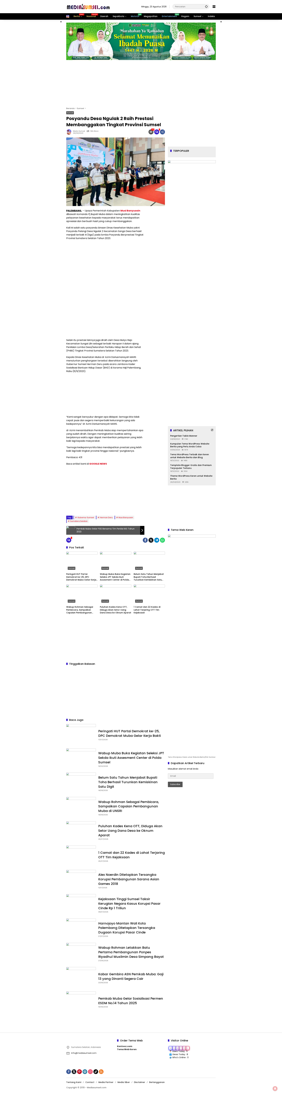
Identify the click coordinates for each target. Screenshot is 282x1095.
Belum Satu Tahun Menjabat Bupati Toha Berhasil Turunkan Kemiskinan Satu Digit (149, 577)
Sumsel (70, 113)
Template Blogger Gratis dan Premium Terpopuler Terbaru (191, 467)
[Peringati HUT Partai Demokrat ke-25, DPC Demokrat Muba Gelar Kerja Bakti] (82, 561)
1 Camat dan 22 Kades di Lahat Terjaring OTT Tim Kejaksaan (147, 610)
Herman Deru (106, 517)
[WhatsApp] (162, 540)
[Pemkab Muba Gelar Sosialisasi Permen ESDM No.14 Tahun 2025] (81, 1002)
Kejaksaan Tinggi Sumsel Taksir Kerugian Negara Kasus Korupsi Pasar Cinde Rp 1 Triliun (129, 903)
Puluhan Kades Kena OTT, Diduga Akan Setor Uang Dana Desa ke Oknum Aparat (115, 610)
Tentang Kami (73, 1082)
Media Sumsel (79, 131)
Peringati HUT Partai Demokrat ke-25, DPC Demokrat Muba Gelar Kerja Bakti (81, 577)
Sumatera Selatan (79, 521)
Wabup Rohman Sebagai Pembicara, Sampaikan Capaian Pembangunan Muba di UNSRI (79, 610)
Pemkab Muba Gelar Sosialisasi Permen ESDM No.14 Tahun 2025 (130, 1000)
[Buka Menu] (214, 6)
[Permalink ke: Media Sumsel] (69, 132)
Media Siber (124, 1082)
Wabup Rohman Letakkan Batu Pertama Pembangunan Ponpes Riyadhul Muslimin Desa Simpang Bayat (131, 952)
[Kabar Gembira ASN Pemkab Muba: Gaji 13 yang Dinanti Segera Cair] (81, 977)
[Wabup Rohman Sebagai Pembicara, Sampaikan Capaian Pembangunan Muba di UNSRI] (82, 594)
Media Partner (105, 1082)
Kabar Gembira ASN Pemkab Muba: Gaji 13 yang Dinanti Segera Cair (130, 976)
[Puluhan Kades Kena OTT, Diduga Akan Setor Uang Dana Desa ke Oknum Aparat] (115, 594)
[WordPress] (85, 1071)
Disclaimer (139, 1082)
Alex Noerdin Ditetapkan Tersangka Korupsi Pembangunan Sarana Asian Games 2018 (128, 879)
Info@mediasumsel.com (83, 1053)
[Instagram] (90, 1071)
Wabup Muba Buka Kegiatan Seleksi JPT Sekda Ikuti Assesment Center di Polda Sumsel (115, 577)
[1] (156, 131)
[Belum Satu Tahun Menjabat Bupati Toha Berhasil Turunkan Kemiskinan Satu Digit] (149, 561)
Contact (89, 1082)
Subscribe (175, 784)
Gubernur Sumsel (85, 517)
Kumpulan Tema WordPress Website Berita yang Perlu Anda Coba (189, 445)
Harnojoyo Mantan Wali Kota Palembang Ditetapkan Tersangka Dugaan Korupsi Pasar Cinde (126, 928)
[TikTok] (95, 1071)
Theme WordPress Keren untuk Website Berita (191, 477)
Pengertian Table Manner (183, 436)
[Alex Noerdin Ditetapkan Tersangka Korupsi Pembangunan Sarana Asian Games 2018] (81, 880)
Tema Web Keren (127, 1049)
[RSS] (101, 1071)
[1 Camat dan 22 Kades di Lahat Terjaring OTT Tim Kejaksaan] (149, 594)
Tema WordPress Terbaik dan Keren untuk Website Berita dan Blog (189, 456)
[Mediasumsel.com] (88, 6)
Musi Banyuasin (126, 517)
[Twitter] (150, 540)
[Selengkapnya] (212, 430)
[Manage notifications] (275, 1088)
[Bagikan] (162, 131)
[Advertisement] (51, 64)
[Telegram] (156, 540)
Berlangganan (157, 1082)
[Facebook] (145, 540)
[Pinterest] (79, 1071)
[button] (206, 6)
